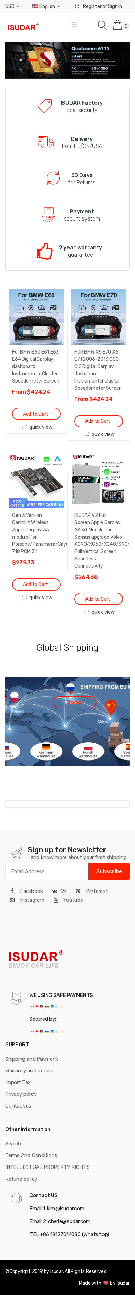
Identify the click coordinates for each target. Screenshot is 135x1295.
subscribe (109, 871)
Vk (64, 891)
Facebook (31, 891)
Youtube (72, 900)
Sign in (115, 6)
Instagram (31, 900)
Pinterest (96, 891)
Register (92, 6)
